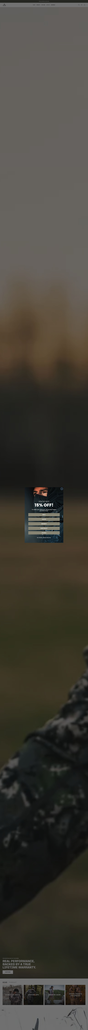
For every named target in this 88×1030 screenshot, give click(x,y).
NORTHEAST (44, 528)
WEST (44, 515)
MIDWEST (44, 524)
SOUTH (44, 519)
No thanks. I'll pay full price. (44, 537)
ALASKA (44, 533)
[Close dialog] (62, 489)
